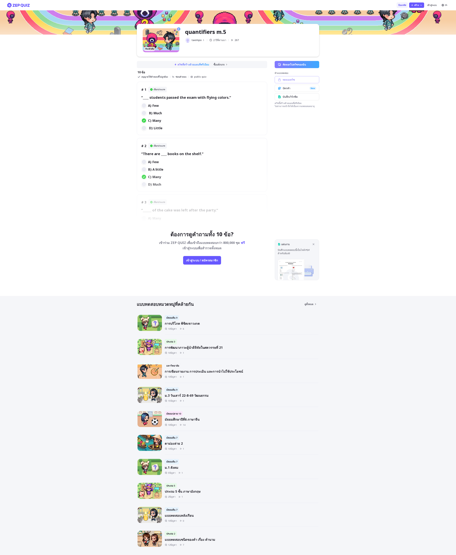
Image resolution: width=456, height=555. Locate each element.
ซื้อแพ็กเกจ (219, 64)
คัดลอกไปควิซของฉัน (294, 64)
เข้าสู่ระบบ (432, 5)
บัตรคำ (299, 88)
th (446, 5)
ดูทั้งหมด (309, 304)
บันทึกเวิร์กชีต (290, 96)
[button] (297, 259)
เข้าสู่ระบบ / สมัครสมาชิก (202, 260)
